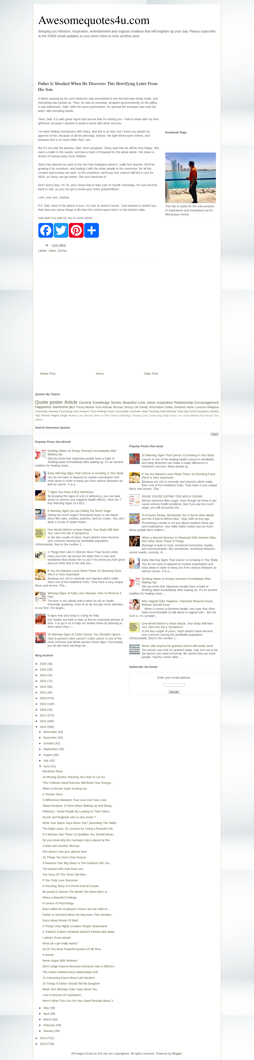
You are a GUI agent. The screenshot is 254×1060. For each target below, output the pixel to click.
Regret (55, 415)
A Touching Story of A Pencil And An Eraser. (71, 886)
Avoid (192, 411)
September (51, 749)
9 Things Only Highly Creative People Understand (74, 926)
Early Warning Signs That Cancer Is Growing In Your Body (86, 473)
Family (143, 407)
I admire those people (56, 937)
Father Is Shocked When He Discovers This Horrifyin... (78, 914)
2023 (43, 681)
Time (216, 415)
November (50, 737)
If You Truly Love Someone (60, 880)
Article (70, 402)
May (46, 1008)
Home (100, 373)
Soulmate (135, 411)
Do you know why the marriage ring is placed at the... (77, 840)
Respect (84, 411)
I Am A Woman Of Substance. (62, 995)
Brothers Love (76, 415)
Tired (180, 411)
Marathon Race (52, 771)
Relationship (183, 402)
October (49, 743)
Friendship (41, 411)
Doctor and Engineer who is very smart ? (69, 817)
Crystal (152, 415)
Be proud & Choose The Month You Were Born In (74, 891)
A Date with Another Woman (60, 845)
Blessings (126, 415)
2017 (43, 715)
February (49, 1025)
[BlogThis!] (56, 245)
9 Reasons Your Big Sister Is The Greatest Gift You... (77, 863)
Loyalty (186, 415)
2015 (43, 726)
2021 (43, 692)
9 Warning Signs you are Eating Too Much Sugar (79, 510)
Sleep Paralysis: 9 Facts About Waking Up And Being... (78, 805)
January (49, 1030)
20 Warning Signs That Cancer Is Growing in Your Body (178, 455)
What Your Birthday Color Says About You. (70, 989)
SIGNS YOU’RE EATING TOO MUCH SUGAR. (172, 496)
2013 (43, 1043)
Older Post (151, 373)
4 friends (48, 954)
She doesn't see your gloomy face (64, 851)
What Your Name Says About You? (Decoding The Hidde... (80, 823)
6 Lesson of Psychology (57, 903)
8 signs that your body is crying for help (73, 615)
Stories (62, 250)
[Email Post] (46, 245)
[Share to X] (58, 245)
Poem (111, 411)
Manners (88, 415)
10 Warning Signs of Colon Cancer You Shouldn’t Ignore (84, 634)
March (47, 1019)
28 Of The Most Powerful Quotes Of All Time (71, 949)
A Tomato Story (52, 794)
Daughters (203, 411)
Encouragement (206, 402)
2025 (43, 669)
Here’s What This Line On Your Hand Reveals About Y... (78, 1000)
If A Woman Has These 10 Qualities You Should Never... (79, 834)
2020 (43, 698)
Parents (45, 415)
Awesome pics (64, 407)
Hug (159, 415)
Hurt (75, 411)
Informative (156, 407)
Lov (179, 415)
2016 (43, 721)
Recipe (209, 415)
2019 (43, 704)
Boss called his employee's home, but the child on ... (76, 909)
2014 (43, 1038)
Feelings (102, 411)
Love (141, 402)
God (98, 407)
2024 (43, 675)
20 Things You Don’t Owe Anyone (64, 857)
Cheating (136, 415)
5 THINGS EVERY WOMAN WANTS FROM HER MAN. (78, 932)
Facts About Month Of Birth (60, 920)
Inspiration (165, 402)
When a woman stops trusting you (64, 788)
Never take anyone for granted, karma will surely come (177, 645)
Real (163, 411)
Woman (118, 407)
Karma (173, 415)
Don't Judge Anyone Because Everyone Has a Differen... (79, 966)
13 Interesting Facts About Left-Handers (68, 977)
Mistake (195, 415)
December (50, 731)
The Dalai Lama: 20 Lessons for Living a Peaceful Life (77, 828)
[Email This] (53, 245)
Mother (90, 407)
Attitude (107, 407)
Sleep (114, 415)
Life (136, 407)
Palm (107, 415)
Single (63, 415)
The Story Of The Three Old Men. (64, 874)
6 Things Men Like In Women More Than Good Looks (83, 552)
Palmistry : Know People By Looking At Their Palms (76, 811)
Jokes (52, 250)
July (46, 760)
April (46, 1013)
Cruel (145, 415)
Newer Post (47, 373)
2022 (43, 686)
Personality (121, 411)
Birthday (171, 411)
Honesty (53, 411)
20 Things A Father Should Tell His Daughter (71, 983)
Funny (80, 407)
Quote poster (49, 402)
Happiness (43, 407)
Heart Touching (150, 411)
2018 (43, 709)
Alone (190, 407)
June (47, 766)
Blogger (177, 1053)
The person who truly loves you (62, 868)
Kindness (180, 407)
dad (186, 411)
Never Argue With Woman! (59, 960)
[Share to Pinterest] (64, 245)
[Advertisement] (109, 58)
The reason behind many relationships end (70, 972)
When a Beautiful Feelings (59, 897)
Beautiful (130, 402)
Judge (165, 415)
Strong (128, 407)
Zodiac (168, 407)
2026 (43, 663)
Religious (213, 407)
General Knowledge (94, 402)
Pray (202, 415)
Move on (99, 415)
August (48, 754)
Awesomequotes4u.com (94, 19)
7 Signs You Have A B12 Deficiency (70, 492)
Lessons (200, 407)
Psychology (65, 411)
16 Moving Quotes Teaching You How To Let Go (73, 777)
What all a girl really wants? (60, 943)
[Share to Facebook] (61, 245)
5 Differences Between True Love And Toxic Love (74, 800)
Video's (39, 419)
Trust (93, 411)
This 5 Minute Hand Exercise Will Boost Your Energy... (77, 782)
